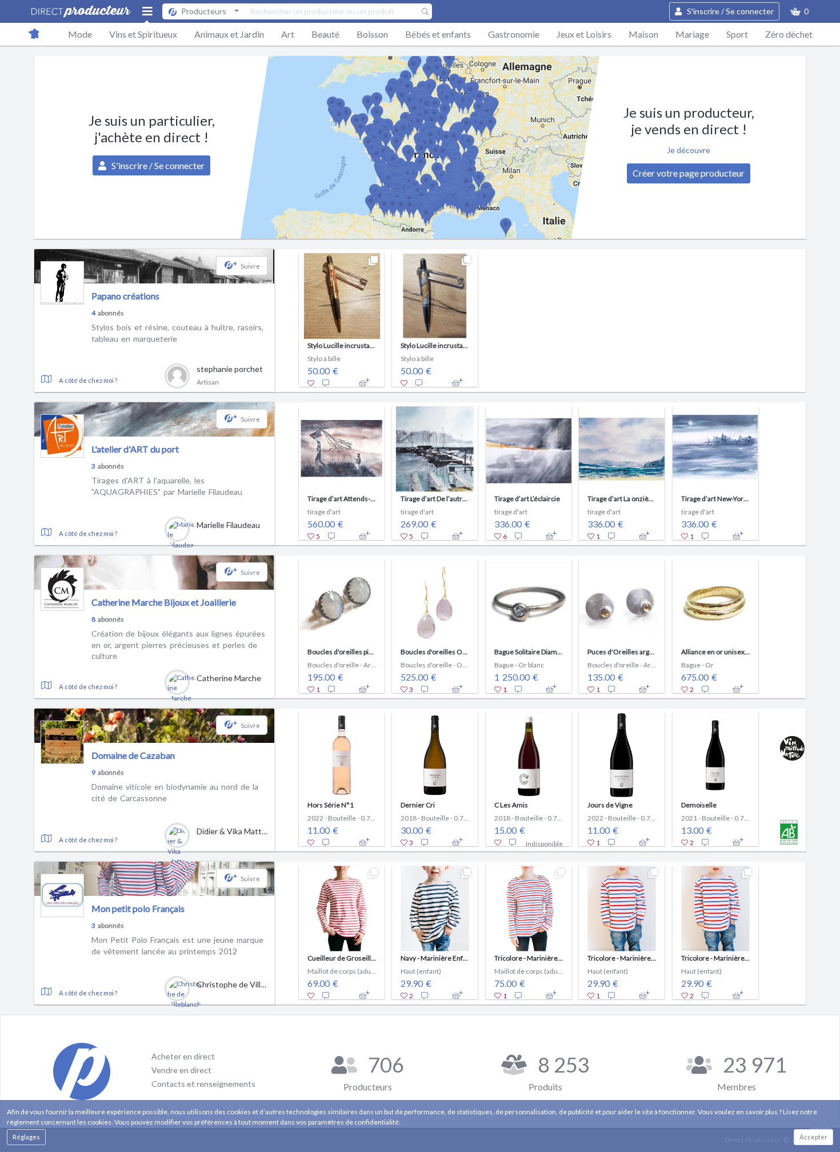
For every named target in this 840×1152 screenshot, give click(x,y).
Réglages (26, 1137)
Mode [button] (80, 34)
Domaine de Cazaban (133, 755)
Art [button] (287, 34)
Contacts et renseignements (203, 1084)
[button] (799, 11)
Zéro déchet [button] (789, 34)
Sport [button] (737, 34)
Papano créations (125, 295)
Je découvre (688, 150)
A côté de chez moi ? (88, 380)
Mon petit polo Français (138, 908)
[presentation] (285, 317)
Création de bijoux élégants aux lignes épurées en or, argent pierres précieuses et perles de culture (178, 645)
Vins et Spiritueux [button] (143, 34)
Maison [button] (643, 34)
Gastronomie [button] (513, 34)
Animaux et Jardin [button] (229, 34)
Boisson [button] (372, 34)
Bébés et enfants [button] (438, 34)
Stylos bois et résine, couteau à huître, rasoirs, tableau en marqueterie (177, 332)
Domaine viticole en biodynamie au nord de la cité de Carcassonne (174, 792)
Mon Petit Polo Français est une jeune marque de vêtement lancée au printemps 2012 (177, 945)
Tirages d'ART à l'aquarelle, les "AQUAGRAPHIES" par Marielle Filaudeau (166, 486)
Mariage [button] (692, 34)
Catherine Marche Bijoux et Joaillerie (163, 602)
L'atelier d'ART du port (135, 448)
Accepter (813, 1137)
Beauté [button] (325, 34)
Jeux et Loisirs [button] (584, 34)
